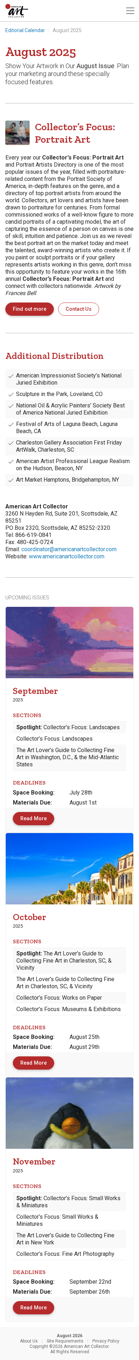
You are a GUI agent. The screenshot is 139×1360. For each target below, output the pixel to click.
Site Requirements (65, 1341)
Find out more (29, 309)
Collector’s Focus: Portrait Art (75, 133)
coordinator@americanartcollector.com (69, 549)
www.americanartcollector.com (66, 556)
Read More (33, 819)
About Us (29, 1341)
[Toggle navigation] (130, 10)
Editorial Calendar (25, 30)
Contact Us (79, 309)
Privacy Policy (105, 1341)
